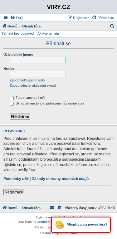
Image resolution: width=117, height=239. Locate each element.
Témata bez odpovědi (18, 33)
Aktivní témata (48, 33)
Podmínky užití (16, 179)
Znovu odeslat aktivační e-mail (33, 85)
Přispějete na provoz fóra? (86, 224)
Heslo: (8, 69)
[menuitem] (16, 18)
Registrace (14, 192)
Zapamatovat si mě (30, 98)
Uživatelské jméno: (19, 54)
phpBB (42, 221)
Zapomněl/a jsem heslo (27, 80)
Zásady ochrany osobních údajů (60, 179)
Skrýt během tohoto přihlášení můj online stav (49, 103)
